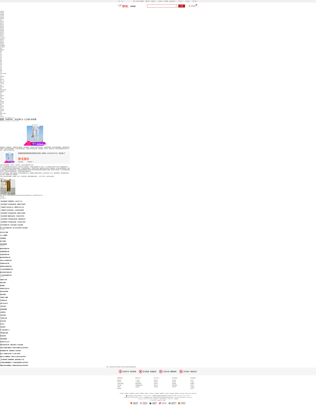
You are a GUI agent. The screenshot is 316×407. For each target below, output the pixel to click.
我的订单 (148, 1)
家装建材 (2, 91)
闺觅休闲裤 (3, 335)
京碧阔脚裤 (3, 238)
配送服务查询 (138, 383)
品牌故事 (2, 18)
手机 (1, 54)
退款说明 (174, 383)
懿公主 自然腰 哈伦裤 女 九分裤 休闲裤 (10, 353)
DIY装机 (192, 382)
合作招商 (137, 393)
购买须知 (2, 17)
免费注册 (142, 1)
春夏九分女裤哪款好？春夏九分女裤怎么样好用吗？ (13, 356)
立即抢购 (2, 196)
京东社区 (167, 393)
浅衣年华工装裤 (4, 232)
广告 (1, 75)
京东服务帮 (2, 38)
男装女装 (2, 33)
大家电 (118, 386)
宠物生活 (2, 79)
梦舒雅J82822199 (4, 341)
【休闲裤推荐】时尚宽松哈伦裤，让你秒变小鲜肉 (12, 222)
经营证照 (176, 398)
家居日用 (2, 86)
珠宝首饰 (2, 109)
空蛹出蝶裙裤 (3, 338)
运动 (1, 66)
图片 (108, 366)
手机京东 (173, 1)
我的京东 (153, 1)
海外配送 (137, 386)
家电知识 (2, 24)
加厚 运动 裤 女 (4, 303)
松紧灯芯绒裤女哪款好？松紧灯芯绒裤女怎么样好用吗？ (14, 347)
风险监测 (172, 393)
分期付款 (156, 383)
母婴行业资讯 (3, 113)
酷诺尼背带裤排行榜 (5, 257)
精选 (1, 51)
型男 (1, 64)
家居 (1, 69)
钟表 (1, 107)
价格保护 (174, 382)
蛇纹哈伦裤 (3, 321)
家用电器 (2, 76)
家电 (1, 70)
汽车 (1, 67)
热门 (1, 52)
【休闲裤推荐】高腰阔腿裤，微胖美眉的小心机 (12, 359)
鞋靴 (1, 104)
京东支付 (159, 400)
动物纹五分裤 (3, 279)
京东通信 (192, 386)
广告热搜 (111, 366)
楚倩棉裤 (2, 285)
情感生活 (2, 39)
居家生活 (2, 27)
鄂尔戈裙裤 (3, 241)
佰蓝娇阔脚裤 (3, 309)
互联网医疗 (2, 46)
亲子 (1, 58)
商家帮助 (142, 393)
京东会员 (160, 1)
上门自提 (137, 380)
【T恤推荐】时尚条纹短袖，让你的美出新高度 (12, 210)
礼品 (1, 94)
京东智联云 (118, 366)
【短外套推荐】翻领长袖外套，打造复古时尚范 (12, 216)
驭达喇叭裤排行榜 (4, 254)
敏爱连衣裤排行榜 (4, 248)
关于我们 (122, 393)
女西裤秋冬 (3, 312)
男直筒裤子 (3, 327)
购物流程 (119, 380)
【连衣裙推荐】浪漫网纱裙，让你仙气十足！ (11, 201)
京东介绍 (2, 116)
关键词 (127, 366)
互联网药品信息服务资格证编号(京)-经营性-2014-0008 (164, 395)
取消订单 (174, 386)
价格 (125, 366)
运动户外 (2, 36)
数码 (1, 60)
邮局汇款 (156, 385)
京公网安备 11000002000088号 (134, 395)
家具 (1, 88)
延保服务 (192, 383)
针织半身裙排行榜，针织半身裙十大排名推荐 (11, 225)
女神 (1, 63)
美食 (1, 61)
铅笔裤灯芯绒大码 (4, 288)
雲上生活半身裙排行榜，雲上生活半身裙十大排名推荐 (14, 228)
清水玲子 (2, 324)
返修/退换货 (174, 385)
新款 (122, 366)
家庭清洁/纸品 (3, 89)
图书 (1, 112)
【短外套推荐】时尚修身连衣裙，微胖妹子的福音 (12, 213)
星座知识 (2, 41)
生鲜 (1, 100)
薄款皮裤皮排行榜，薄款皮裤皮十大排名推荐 (11, 344)
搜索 (181, 6)
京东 (128, 6)
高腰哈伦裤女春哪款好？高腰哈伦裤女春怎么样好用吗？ (14, 365)
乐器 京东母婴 (3, 73)
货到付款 (156, 380)
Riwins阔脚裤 (3, 235)
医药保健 (2, 106)
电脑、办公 (2, 81)
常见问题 (2, 15)
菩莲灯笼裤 (3, 282)
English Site (187, 393)
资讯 (1, 48)
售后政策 (174, 380)
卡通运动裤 (3, 306)
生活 (1, 55)
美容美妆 (2, 26)
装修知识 (2, 29)
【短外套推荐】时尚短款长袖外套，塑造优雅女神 (12, 219)
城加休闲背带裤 (4, 291)
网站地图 (131, 366)
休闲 (1, 72)
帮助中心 (2, 23)
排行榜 (114, 366)
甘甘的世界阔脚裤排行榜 (6, 269)
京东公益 (182, 393)
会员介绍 (119, 382)
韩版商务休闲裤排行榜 (6, 266)
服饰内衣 (2, 82)
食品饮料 (2, 101)
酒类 (1, 92)
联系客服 (119, 388)
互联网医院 (2, 45)
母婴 (1, 97)
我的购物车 (193, 6)
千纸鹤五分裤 (3, 318)
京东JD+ (192, 388)
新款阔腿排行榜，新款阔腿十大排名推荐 (10, 350)
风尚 (1, 57)
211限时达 (138, 382)
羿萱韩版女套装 (4, 333)
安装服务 (2, 12)
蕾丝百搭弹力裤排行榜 (6, 272)
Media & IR (193, 393)
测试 (1, 115)
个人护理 (2, 83)
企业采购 (166, 1)
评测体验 (2, 21)
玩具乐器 (2, 103)
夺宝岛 (191, 380)
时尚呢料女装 (3, 300)
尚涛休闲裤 (3, 315)
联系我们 (127, 393)
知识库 (134, 366)
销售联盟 (162, 393)
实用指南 (2, 11)
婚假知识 (2, 42)
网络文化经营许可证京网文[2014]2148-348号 (163, 397)
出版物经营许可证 (148, 397)
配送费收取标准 (139, 385)
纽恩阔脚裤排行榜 (4, 251)
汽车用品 (2, 98)
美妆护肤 (2, 95)
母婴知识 (2, 32)
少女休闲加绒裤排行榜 (6, 275)
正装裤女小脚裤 (4, 297)
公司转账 (156, 386)
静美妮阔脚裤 (3, 244)
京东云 (164, 400)
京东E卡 (192, 385)
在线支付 (156, 382)
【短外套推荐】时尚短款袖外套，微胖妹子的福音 (12, 204)
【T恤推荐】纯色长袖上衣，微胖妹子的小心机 (12, 207)
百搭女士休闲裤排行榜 (6, 260)
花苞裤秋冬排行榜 (4, 263)
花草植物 (2, 44)
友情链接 (157, 393)
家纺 (1, 85)
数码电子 (2, 35)
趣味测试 (2, 49)
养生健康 (2, 30)
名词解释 (2, 14)
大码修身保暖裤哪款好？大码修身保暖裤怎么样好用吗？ (14, 362)
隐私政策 (177, 393)
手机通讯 (2, 110)
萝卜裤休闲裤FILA (5, 330)
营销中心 (147, 393)
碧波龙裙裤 (3, 294)
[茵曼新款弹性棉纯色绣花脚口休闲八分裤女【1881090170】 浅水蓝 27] (35, 134)
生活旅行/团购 (120, 383)
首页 (6, 117)
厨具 (1, 78)
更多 (1, 20)
